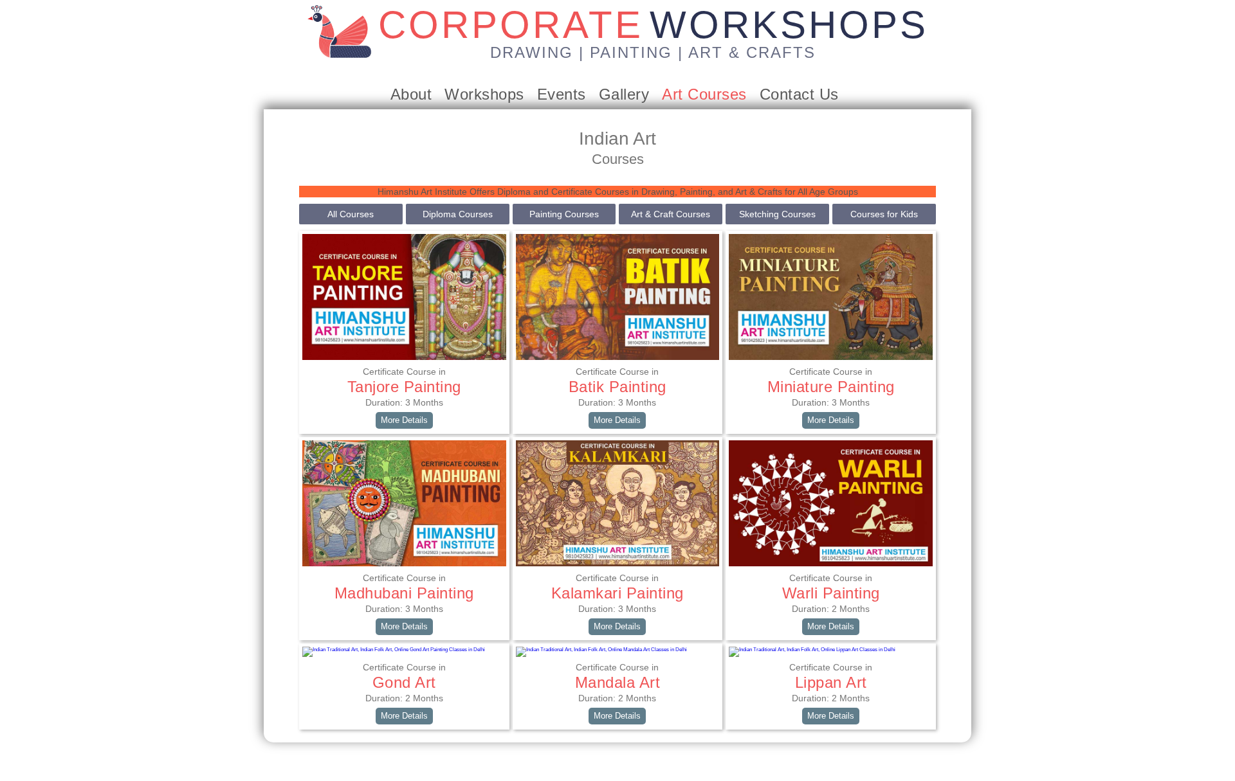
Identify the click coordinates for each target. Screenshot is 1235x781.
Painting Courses (564, 214)
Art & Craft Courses (670, 214)
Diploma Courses (458, 214)
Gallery (624, 94)
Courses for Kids (884, 214)
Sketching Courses (777, 214)
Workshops (484, 94)
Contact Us (799, 94)
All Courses (350, 214)
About (411, 94)
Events (561, 94)
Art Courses (704, 94)
